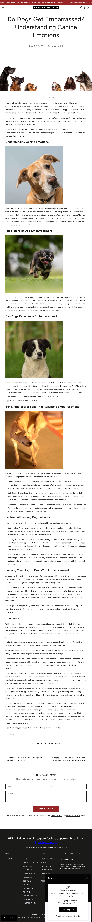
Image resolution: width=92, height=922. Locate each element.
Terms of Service (73, 815)
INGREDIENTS (47, 859)
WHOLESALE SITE (31, 862)
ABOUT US (45, 873)
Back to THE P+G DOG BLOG (47, 743)
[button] (81, 7)
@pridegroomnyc (46, 842)
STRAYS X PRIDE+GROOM (26, 401)
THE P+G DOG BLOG (48, 97)
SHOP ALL (9, 859)
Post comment (46, 809)
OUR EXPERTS (47, 870)
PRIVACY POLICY (30, 896)
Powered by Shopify (22, 917)
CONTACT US (28, 899)
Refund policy (35, 917)
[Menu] (3, 7)
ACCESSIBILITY (29, 903)
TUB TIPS (45, 862)
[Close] (87, 877)
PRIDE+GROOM (42, 914)
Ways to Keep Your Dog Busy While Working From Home (38, 728)
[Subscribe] (85, 859)
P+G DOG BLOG (47, 866)
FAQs (25, 859)
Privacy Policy (56, 815)
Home (38, 97)
